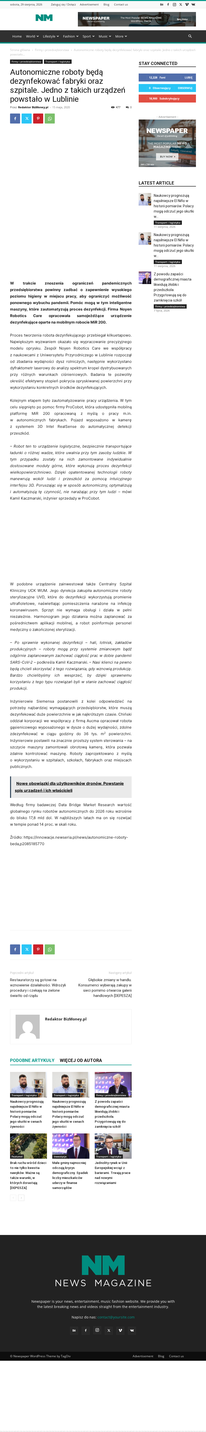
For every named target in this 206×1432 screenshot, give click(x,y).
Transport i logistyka (57, 61)
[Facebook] (168, 4)
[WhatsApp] (50, 119)
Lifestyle (49, 36)
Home (17, 36)
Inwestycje (60, 1156)
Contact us (121, 4)
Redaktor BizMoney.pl (33, 107)
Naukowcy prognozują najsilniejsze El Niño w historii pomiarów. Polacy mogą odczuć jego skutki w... (174, 206)
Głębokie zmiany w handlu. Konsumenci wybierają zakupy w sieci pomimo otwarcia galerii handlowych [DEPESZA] (105, 988)
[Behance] (162, 4)
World (30, 36)
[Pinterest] (38, 119)
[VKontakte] (193, 4)
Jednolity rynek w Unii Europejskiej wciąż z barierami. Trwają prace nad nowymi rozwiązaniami (112, 1173)
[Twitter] (180, 4)
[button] (190, 36)
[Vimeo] (187, 4)
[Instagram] (174, 4)
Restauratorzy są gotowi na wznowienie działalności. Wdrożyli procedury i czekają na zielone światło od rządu (38, 988)
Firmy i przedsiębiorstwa (52, 50)
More (119, 36)
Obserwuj (185, 88)
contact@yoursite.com (116, 1317)
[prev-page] (13, 1198)
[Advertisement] (71, 243)
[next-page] (21, 1198)
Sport (87, 36)
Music (103, 36)
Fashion (69, 36)
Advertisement (89, 4)
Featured (17, 1156)
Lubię (188, 77)
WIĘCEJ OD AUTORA (81, 1060)
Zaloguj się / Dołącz (63, 4)
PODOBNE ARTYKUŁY (32, 1060)
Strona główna (20, 50)
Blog (106, 4)
